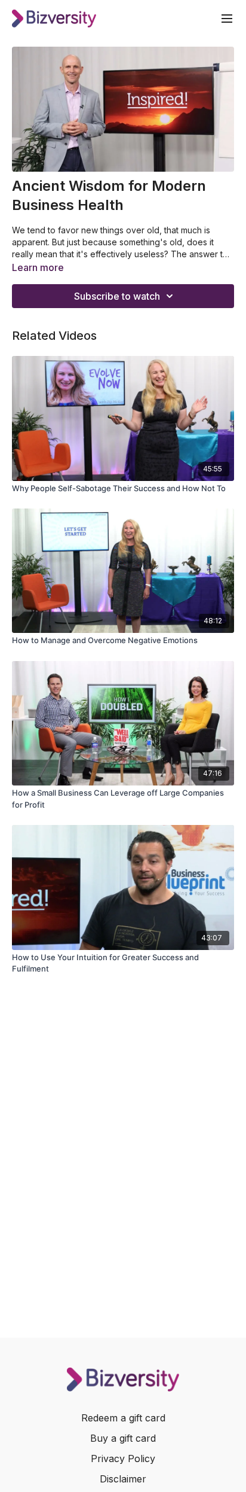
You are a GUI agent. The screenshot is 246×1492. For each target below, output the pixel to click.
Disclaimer (123, 1479)
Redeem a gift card (123, 1418)
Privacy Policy (123, 1458)
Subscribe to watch (117, 296)
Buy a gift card (123, 1438)
